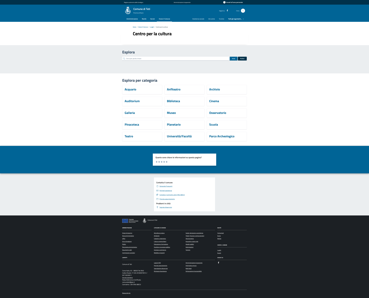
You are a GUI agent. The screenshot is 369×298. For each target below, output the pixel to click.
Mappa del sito (126, 293)
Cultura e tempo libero (160, 241)
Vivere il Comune (164, 19)
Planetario (174, 124)
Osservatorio (217, 113)
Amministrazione (132, 19)
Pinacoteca (132, 124)
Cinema (214, 101)
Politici (124, 244)
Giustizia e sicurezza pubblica (162, 247)
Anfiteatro (173, 89)
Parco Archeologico (221, 136)
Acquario (130, 89)
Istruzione (211, 19)
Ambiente (156, 236)
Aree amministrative (128, 236)
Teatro (129, 136)
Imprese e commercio (160, 250)
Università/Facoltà (179, 136)
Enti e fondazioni (127, 241)
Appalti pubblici (190, 244)
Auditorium (132, 101)
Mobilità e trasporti (159, 253)
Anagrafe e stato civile (192, 241)
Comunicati (220, 233)
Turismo (221, 19)
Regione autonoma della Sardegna (133, 2)
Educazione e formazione (161, 244)
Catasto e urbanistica (160, 239)
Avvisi (219, 236)
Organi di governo (127, 233)
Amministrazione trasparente (182, 2)
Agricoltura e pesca (159, 233)
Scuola (213, 124)
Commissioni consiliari (128, 253)
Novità (144, 19)
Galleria (130, 113)
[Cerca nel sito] (243, 11)
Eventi (219, 253)
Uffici (123, 239)
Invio (233, 58)
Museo (171, 113)
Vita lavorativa (190, 239)
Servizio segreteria (127, 278)
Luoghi (219, 250)
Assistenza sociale (198, 19)
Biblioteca (173, 101)
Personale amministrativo (129, 247)
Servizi (152, 19)
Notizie (219, 239)
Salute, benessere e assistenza (194, 233)
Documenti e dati (127, 250)
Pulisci (242, 58)
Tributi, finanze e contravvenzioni (195, 236)
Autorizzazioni (189, 247)
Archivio (214, 89)
